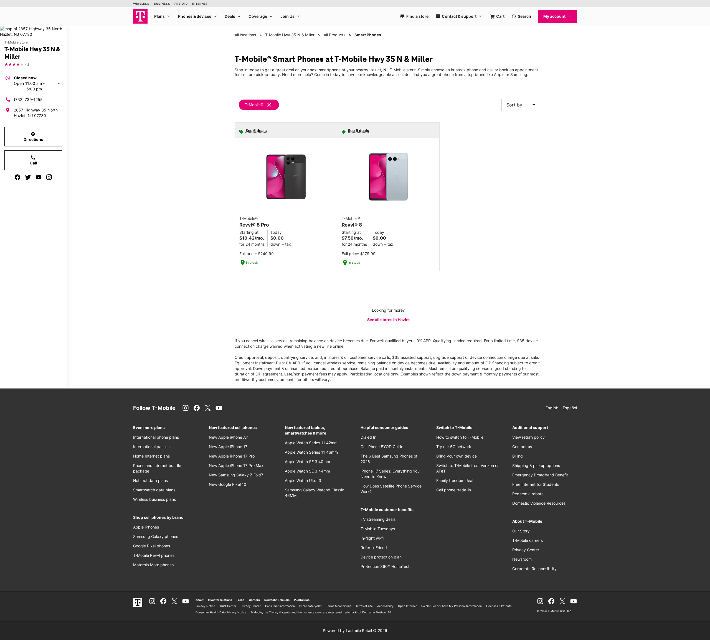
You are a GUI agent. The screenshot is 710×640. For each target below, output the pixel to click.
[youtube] (38, 177)
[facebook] (17, 177)
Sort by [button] (521, 104)
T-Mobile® (254, 104)
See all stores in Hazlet (388, 319)
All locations (245, 34)
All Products (334, 34)
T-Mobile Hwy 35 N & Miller (290, 34)
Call (33, 160)
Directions (33, 136)
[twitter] (28, 177)
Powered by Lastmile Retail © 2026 (355, 630)
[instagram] (49, 177)
